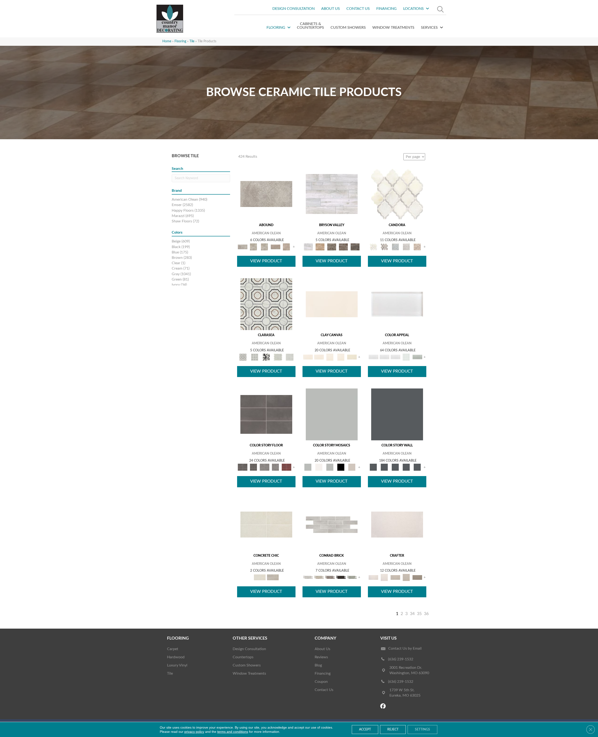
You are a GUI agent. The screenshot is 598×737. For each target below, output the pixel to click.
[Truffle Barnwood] (355, 246)
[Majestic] (278, 357)
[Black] (341, 467)
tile (191, 41)
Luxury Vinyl (177, 665)
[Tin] (330, 577)
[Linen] (319, 577)
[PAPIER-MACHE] (397, 524)
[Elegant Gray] (273, 577)
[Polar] (332, 524)
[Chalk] (332, 304)
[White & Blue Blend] (395, 246)
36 (426, 614)
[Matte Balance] (330, 467)
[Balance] (332, 414)
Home (166, 41)
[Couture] (266, 357)
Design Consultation (249, 649)
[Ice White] (319, 467)
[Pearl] (397, 304)
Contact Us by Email (405, 648)
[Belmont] (254, 357)
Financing (323, 673)
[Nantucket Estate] (332, 246)
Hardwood (176, 657)
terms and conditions (232, 731)
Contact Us (324, 690)
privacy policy (194, 731)
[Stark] (341, 577)
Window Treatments (249, 673)
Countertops (243, 657)
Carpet (172, 649)
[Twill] (395, 577)
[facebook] (383, 706)
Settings (422, 729)
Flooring (180, 41)
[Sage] (352, 577)
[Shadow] (397, 414)
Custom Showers (247, 665)
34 (412, 614)
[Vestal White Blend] (397, 194)
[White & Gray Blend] (406, 246)
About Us (322, 649)
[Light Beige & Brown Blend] (417, 246)
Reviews (321, 657)
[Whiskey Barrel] (320, 246)
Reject (393, 729)
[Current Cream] (266, 524)
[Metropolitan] (266, 304)
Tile (170, 673)
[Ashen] (275, 246)
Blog (318, 665)
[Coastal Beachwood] (332, 194)
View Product (266, 261)
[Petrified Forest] (343, 246)
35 (419, 614)
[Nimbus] (266, 194)
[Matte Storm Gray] (264, 467)
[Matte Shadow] (266, 414)
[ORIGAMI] (417, 577)
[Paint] (352, 357)
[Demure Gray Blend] (384, 246)
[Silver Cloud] (417, 357)
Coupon (321, 682)
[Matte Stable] (352, 467)
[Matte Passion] (286, 467)
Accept (365, 729)
